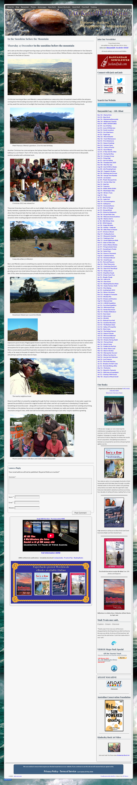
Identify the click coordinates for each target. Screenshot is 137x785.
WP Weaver (125, 776)
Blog (17, 7)
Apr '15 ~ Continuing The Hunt (107, 266)
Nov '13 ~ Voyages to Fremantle (107, 294)
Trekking (94, 7)
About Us (10, 7)
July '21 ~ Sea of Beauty (104, 149)
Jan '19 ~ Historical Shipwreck (106, 212)
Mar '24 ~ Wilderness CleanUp (106, 121)
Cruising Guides (58, 558)
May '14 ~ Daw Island (104, 281)
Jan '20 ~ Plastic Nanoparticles (107, 180)
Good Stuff (76, 7)
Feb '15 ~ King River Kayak (105, 273)
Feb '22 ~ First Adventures (105, 141)
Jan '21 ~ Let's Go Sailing (105, 160)
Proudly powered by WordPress (108, 776)
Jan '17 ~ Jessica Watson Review (107, 245)
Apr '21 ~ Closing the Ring (105, 154)
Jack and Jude (18, 776)
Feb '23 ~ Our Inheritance (105, 132)
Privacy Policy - (52, 771)
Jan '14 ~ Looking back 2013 (106, 290)
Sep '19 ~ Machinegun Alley (106, 190)
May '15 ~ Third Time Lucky (106, 264)
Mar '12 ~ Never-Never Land (106, 348)
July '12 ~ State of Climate (105, 333)
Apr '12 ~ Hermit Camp (104, 344)
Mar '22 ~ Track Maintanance (106, 139)
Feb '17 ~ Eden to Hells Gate (106, 242)
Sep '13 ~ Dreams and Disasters (107, 299)
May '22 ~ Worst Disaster (105, 136)
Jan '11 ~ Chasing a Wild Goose (107, 374)
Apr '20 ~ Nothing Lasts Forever (107, 173)
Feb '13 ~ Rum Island (103, 314)
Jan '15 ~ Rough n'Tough (104, 277)
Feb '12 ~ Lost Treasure (104, 359)
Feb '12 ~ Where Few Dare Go (106, 355)
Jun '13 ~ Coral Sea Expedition (106, 305)
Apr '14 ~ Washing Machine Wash (107, 284)
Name (11, 497)
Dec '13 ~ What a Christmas (106, 292)
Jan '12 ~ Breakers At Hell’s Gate (107, 363)
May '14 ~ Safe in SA (103, 279)
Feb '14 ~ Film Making (104, 288)
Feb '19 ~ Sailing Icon (104, 203)
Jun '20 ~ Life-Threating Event (106, 169)
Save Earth (52, 7)
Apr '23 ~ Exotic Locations (105, 130)
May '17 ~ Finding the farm (105, 234)
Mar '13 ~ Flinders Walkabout (106, 312)
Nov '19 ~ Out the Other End (106, 182)
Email (11, 502)
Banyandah (25, 7)
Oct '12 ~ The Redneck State (106, 325)
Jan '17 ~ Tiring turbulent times (107, 247)
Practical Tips (68, 558)
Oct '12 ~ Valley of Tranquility (106, 327)
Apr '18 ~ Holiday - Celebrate (106, 227)
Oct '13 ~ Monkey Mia (104, 296)
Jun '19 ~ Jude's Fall (103, 199)
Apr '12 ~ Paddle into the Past (106, 346)
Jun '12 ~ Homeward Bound (106, 338)
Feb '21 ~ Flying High (104, 158)
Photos (33, 7)
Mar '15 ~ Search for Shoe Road (107, 268)
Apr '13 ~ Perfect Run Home (106, 309)
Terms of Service (68, 771)
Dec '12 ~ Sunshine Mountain (106, 322)
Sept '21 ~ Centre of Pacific (105, 147)
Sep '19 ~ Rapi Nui (103, 184)
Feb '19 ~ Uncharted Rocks (105, 206)
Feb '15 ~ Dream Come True (106, 275)
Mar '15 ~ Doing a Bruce (104, 271)
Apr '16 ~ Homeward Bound (106, 257)
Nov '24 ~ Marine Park (104, 115)
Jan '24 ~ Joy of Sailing (104, 126)
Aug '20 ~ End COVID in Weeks (107, 167)
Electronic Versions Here (114, 393)
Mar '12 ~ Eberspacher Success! (107, 353)
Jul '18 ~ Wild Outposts (104, 223)
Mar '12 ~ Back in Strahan (105, 350)
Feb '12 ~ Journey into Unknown (107, 357)
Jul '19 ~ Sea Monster (104, 197)
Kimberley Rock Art (123, 755)
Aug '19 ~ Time (102, 195)
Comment (12, 477)
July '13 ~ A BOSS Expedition (106, 303)
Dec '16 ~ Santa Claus (104, 251)
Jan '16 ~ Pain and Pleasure (105, 262)
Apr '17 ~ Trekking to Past (105, 238)
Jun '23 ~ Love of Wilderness (106, 128)
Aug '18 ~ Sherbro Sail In (105, 219)
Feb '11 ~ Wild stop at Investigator (108, 372)
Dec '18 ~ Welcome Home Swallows (108, 216)
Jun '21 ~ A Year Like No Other (107, 152)
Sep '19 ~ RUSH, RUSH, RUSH (106, 188)
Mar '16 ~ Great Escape (104, 260)
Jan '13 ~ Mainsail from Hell (106, 320)
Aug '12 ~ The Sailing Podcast (106, 331)
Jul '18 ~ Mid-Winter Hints (105, 221)
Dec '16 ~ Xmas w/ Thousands (106, 253)
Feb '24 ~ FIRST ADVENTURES (107, 123)
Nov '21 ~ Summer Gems (105, 145)
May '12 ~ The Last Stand (105, 342)
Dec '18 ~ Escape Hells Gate (106, 214)
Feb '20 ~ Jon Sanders (104, 178)
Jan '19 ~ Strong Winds (104, 210)
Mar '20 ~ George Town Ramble (107, 175)
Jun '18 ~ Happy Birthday (105, 225)
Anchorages (42, 7)
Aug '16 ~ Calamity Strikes (105, 255)
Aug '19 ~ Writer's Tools (104, 193)
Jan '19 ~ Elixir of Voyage (105, 208)
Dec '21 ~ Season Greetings (105, 143)
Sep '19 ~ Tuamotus (103, 186)
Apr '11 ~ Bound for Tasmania (106, 370)
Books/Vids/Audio (64, 7)
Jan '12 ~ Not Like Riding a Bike (107, 366)
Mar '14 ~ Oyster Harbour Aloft (107, 286)
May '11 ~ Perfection (103, 368)
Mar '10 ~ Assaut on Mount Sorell (107, 376)
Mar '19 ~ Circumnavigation (106, 201)
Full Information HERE (50, 553)
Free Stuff (85, 7)
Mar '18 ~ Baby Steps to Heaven (107, 229)
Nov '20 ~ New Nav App (104, 165)
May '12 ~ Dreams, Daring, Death (107, 340)
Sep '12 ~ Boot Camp (103, 329)
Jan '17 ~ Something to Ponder (106, 249)
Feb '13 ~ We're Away (104, 316)
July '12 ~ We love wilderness (106, 335)
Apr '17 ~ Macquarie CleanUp (106, 236)
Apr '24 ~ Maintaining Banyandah (107, 119)
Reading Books (78, 558)
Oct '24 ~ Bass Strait (103, 117)
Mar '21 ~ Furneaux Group (105, 156)
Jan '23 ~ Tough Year (103, 134)
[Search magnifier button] (129, 104)
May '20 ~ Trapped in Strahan (106, 171)
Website (11, 508)
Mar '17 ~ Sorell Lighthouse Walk (107, 240)
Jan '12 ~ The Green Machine (106, 361)
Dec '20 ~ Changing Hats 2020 (106, 162)
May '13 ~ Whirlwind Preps (106, 307)
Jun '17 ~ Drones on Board (105, 232)
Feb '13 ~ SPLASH (103, 318)
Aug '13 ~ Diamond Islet (104, 301)
